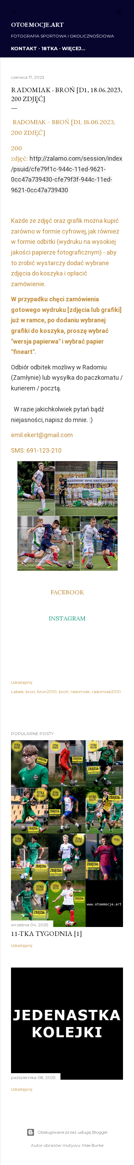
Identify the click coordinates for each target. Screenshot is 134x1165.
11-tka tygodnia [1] (46, 933)
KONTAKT (24, 48)
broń (63, 691)
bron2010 (47, 691)
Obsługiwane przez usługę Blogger (72, 1132)
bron (30, 691)
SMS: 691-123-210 (36, 450)
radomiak (80, 691)
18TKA (49, 48)
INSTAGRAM (67, 618)
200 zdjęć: (66, 169)
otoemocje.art (37, 25)
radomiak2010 (106, 691)
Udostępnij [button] (21, 682)
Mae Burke (92, 1145)
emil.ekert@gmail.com (42, 435)
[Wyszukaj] (119, 11)
